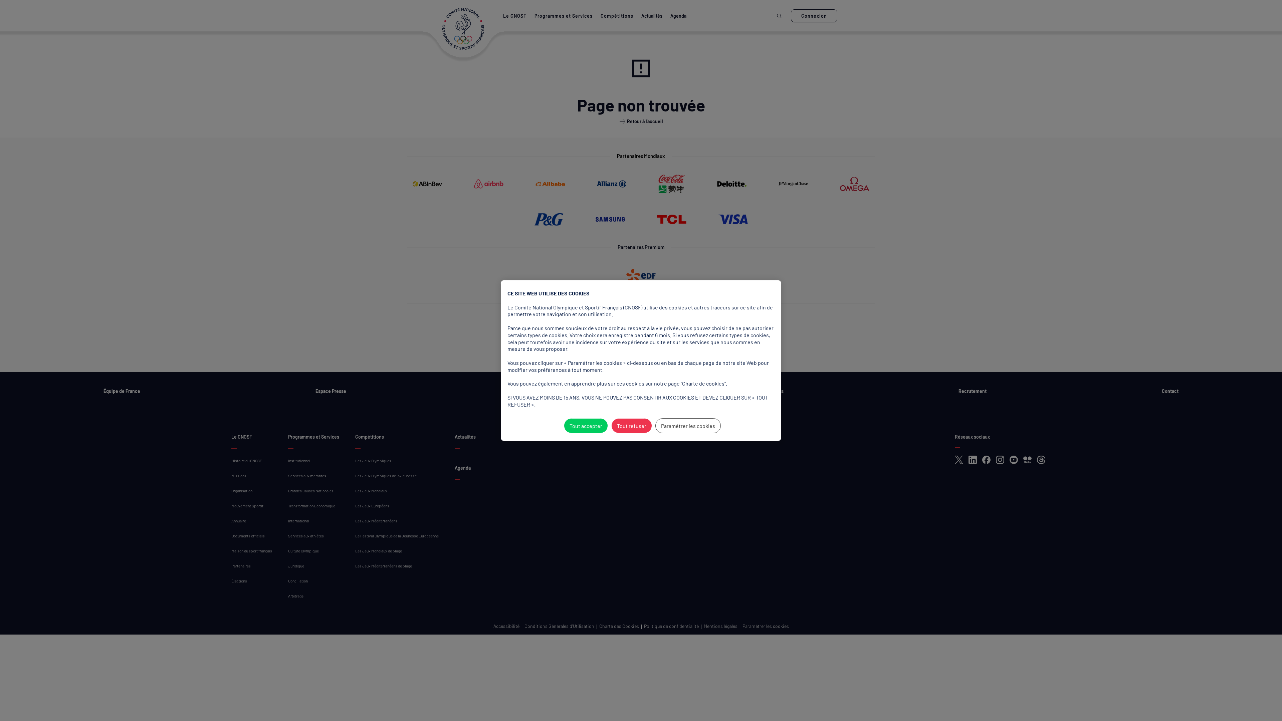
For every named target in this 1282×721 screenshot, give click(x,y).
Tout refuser (631, 426)
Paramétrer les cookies (688, 426)
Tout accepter (586, 426)
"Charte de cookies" (703, 383)
